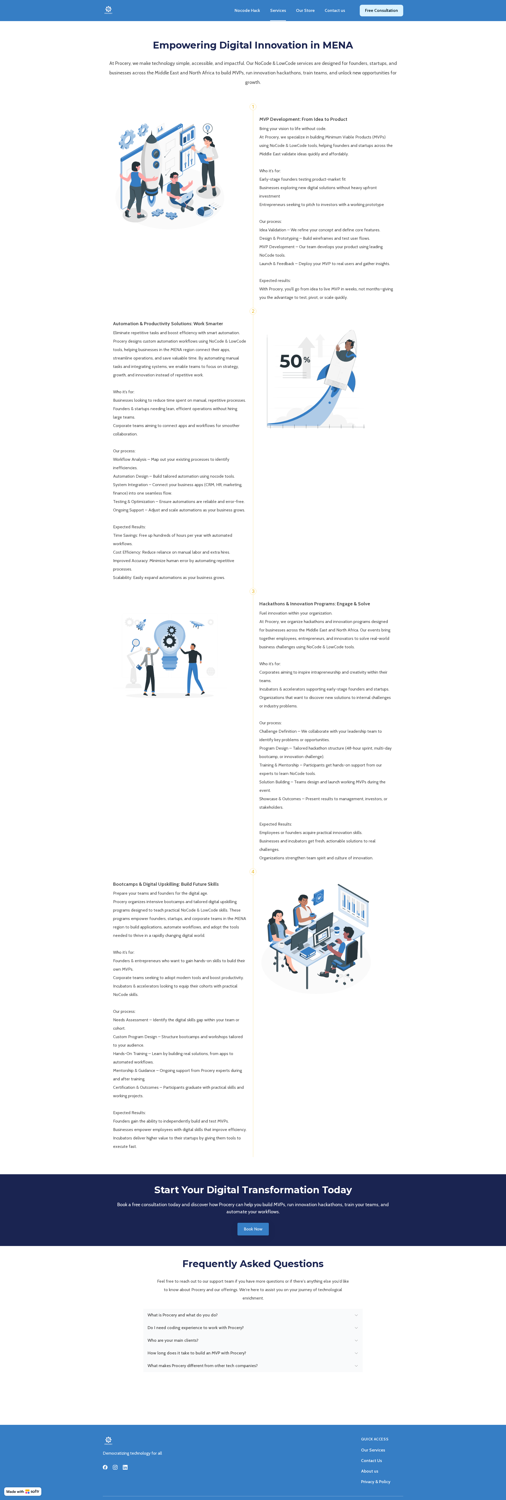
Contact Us (371, 1460)
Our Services (373, 1450)
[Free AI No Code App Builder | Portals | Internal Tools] (22, 1491)
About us (369, 1471)
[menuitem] (247, 10)
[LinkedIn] (125, 1467)
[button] (253, 1315)
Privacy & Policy (375, 1481)
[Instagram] (115, 1467)
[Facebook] (105, 1467)
